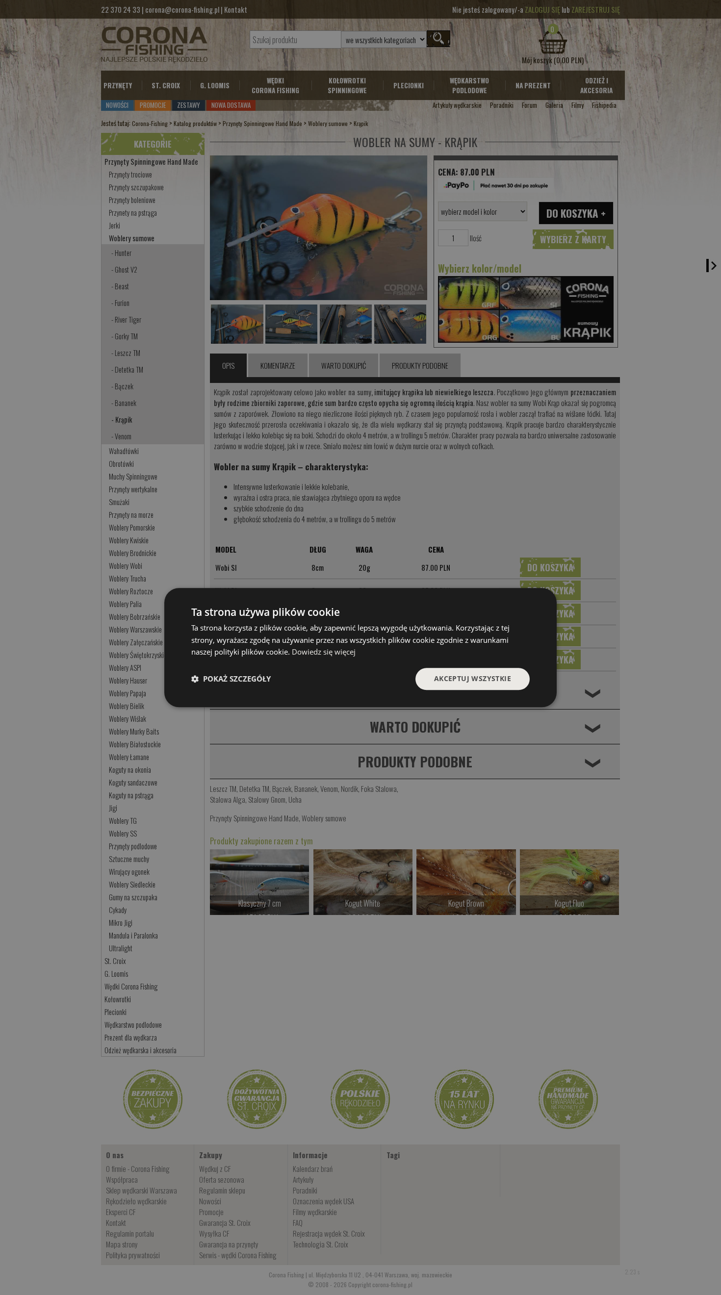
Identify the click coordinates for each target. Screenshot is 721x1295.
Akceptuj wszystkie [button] (472, 678)
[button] (231, 679)
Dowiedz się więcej (324, 652)
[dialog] (360, 647)
